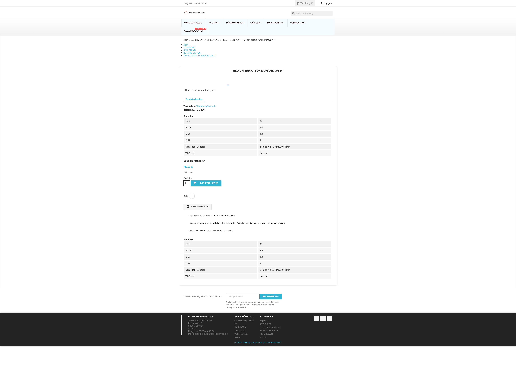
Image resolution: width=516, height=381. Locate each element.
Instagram (329, 318)
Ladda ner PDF (197, 206)
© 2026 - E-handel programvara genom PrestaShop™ (258, 342)
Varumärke (189, 106)
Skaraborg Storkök (205, 106)
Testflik (263, 337)
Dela (191, 196)
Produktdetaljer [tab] (194, 99)
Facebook (316, 318)
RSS (323, 318)
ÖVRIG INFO (265, 324)
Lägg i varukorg (206, 183)
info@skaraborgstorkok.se (214, 334)
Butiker (237, 337)
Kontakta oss (240, 330)
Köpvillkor (264, 321)
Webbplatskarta (241, 334)
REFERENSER (240, 327)
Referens (188, 109)
